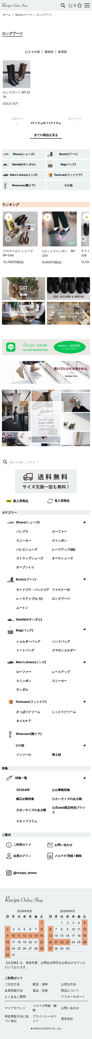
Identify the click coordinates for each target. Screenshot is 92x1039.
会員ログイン (22, 855)
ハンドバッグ (61, 641)
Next (83, 239)
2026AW (23, 790)
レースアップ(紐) (64, 549)
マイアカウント (15, 1008)
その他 (68, 185)
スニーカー (23, 540)
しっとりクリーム (64, 711)
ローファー (59, 531)
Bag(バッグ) (68, 164)
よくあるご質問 (15, 996)
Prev (8, 239)
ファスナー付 (61, 589)
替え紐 (56, 754)
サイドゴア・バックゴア (32, 589)
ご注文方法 (12, 984)
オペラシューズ (62, 558)
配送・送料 (40, 984)
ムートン (22, 607)
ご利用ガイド (22, 844)
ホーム (7, 14)
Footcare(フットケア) (68, 174)
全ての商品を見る (46, 135)
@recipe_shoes (25, 873)
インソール (23, 754)
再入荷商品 (62, 500)
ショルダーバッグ (28, 641)
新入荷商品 (20, 501)
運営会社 (67, 1018)
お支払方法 (68, 984)
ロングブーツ (44, 14)
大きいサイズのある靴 (31, 810)
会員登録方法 (14, 990)
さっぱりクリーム (28, 711)
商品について (70, 990)
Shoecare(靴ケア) (23, 185)
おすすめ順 (32, 51)
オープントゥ (25, 567)
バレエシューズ (26, 549)
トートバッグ (25, 650)
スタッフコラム (26, 821)
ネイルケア (23, 720)
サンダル (22, 689)
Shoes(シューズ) (23, 154)
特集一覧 (21, 778)
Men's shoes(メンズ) (23, 174)
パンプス (22, 531)
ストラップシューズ (29, 558)
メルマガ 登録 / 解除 (68, 855)
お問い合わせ (64, 845)
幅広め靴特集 (25, 799)
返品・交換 (40, 990)
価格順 (49, 51)
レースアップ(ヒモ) (29, 598)
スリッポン (59, 540)
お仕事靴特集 (61, 790)
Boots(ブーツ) (23, 14)
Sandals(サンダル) (24, 164)
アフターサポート (73, 996)
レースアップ (61, 671)
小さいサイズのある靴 (67, 799)
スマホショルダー (64, 650)
